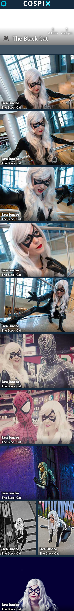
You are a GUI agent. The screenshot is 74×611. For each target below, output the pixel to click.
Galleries (53, 30)
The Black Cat (30, 38)
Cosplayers (66, 30)
